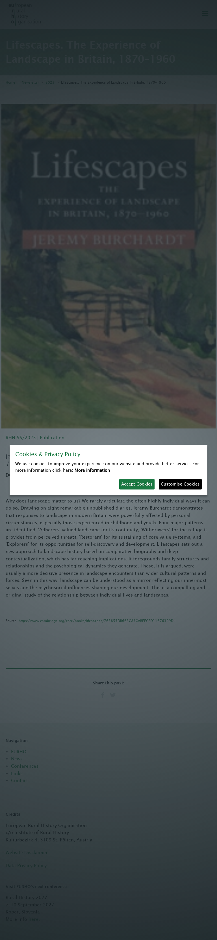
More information (92, 470)
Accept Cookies (137, 484)
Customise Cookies (180, 484)
